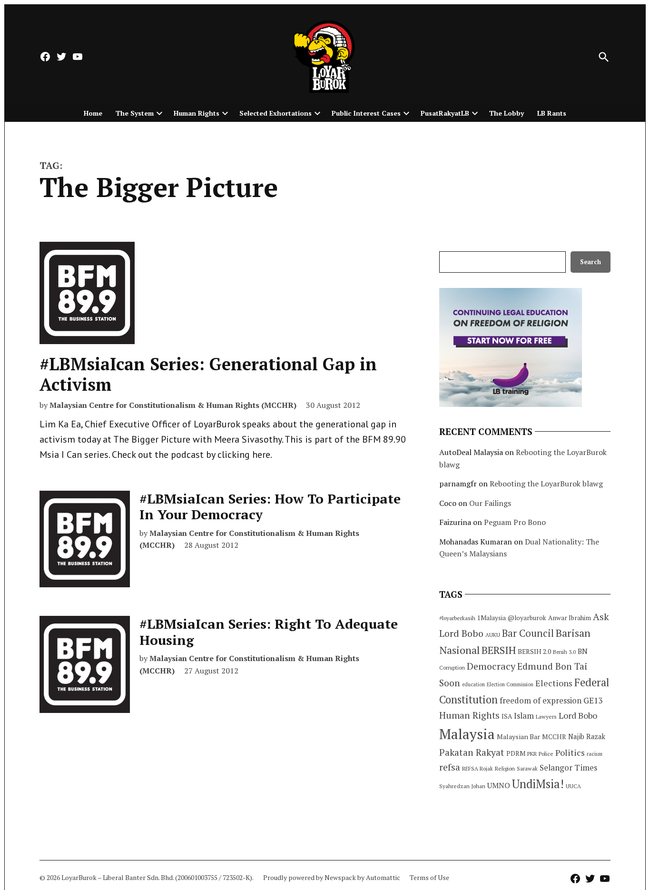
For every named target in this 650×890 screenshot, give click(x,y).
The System (135, 113)
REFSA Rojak (477, 768)
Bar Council (528, 633)
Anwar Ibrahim (569, 617)
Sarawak (527, 768)
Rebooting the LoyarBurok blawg (546, 483)
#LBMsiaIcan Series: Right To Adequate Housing (268, 632)
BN (583, 651)
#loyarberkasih (457, 618)
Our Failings (490, 503)
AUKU (492, 634)
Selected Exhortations (275, 113)
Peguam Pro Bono (515, 522)
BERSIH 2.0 (534, 651)
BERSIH (499, 650)
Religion (505, 768)
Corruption (452, 667)
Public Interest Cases (366, 113)
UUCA (573, 786)
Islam (524, 715)
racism (594, 753)
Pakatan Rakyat (471, 752)
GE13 (592, 700)
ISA (507, 716)
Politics (570, 752)
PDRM (515, 753)
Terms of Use (429, 877)
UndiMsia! (538, 783)
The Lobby (506, 113)
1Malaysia (491, 617)
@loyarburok (527, 617)
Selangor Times (568, 767)
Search (590, 262)
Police (546, 753)
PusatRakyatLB (445, 113)
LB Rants (551, 113)
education (473, 684)
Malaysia (467, 734)
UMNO (498, 785)
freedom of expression (540, 700)
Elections (553, 683)
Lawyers (546, 716)
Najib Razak (586, 736)
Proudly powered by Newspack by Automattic (331, 877)
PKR (532, 753)
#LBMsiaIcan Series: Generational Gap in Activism (208, 374)
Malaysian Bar (518, 736)
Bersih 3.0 (564, 652)
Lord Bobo (578, 715)
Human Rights (196, 113)
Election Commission (510, 684)
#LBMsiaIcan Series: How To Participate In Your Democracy (270, 507)
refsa (449, 767)
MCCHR (554, 736)
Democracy (491, 666)
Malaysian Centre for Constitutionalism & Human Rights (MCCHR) (172, 405)
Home (93, 113)
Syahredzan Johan (462, 786)
